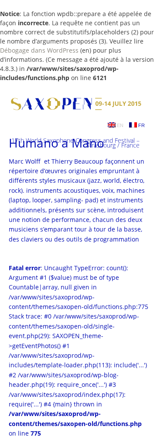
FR (141, 125)
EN (119, 125)
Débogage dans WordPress (39, 50)
